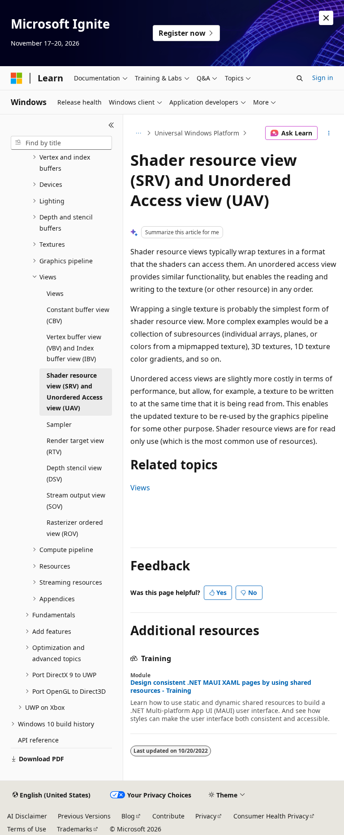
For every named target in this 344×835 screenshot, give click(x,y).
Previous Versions (84, 816)
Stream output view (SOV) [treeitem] (76, 500)
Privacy (205, 816)
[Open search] (300, 78)
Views (140, 488)
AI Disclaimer (27, 816)
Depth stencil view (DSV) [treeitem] (74, 473)
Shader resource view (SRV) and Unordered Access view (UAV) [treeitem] (75, 392)
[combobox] (61, 143)
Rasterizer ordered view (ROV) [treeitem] (75, 528)
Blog (128, 816)
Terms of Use (26, 829)
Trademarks (74, 829)
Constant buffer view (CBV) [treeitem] (78, 315)
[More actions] (329, 133)
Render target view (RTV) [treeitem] (75, 446)
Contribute (168, 816)
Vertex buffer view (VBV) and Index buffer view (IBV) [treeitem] (74, 348)
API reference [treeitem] (38, 740)
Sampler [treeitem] (59, 424)
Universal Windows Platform (197, 133)
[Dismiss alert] (326, 18)
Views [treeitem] (55, 293)
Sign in (322, 77)
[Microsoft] (16, 78)
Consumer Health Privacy (271, 816)
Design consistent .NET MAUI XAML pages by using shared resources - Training (220, 687)
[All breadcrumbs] (138, 133)
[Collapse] (111, 125)
